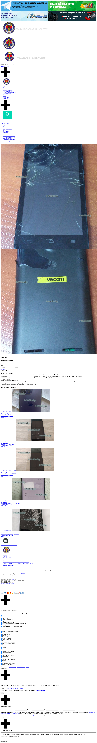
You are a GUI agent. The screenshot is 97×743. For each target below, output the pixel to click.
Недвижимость (5, 615)
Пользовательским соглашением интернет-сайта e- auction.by (22, 715)
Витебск (4, 583)
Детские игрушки (6, 654)
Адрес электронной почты (6, 685)
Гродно (9, 583)
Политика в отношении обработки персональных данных (16, 562)
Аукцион (5, 126)
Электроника (5, 635)
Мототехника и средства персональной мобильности (14, 623)
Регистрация (3, 66)
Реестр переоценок (7, 90)
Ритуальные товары (6, 644)
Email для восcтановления (6, 736)
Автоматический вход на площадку (51, 685)
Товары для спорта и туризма (8, 643)
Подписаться (3, 668)
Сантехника (5, 647)
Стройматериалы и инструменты (9, 648)
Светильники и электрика (8, 651)
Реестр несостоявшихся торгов (10, 88)
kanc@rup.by (23, 573)
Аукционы (5, 556)
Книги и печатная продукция (8, 659)
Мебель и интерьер (6, 638)
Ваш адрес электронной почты (7, 709)
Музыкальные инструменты (8, 663)
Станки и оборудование (7, 619)
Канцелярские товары (7, 646)
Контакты (5, 98)
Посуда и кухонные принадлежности (10, 650)
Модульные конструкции (7, 664)
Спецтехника (5, 618)
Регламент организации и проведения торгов (13, 559)
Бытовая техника (6, 634)
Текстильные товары (6, 657)
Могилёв (12, 583)
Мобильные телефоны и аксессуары (10, 631)
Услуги (4, 96)
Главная (5, 86)
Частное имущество (7, 91)
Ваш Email (3, 610)
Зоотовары (4, 660)
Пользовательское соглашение (10, 560)
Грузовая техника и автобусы (8, 622)
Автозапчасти (5, 656)
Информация (6, 97)
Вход (7, 66)
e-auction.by (13, 579)
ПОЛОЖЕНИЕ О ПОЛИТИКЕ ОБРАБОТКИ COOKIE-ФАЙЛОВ (18, 563)
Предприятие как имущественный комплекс (12, 626)
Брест (1, 583)
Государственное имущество (9, 92)
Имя (45, 709)
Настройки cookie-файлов (9, 565)
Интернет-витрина (7, 94)
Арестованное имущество (9, 87)
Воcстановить (4, 741)
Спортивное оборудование (8, 655)
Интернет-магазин (7, 93)
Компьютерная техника (7, 632)
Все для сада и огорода (7, 652)
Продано (2, 369)
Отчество (61, 709)
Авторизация (9, 738)
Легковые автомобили (7, 617)
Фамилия (29, 709)
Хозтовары (4, 661)
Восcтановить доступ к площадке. (15, 688)
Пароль (27, 685)
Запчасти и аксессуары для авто (9, 640)
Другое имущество (6, 621)
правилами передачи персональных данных (19, 667)
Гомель (7, 583)
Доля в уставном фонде (7, 624)
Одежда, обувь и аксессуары (8, 642)
